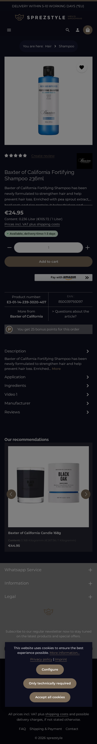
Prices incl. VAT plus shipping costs (32, 224)
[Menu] (9, 29)
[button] (63, 279)
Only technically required (50, 683)
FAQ (22, 729)
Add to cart (48, 262)
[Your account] (77, 29)
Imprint (61, 659)
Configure (50, 669)
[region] (48, 103)
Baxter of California (26, 316)
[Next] (85, 494)
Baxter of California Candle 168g (34, 533)
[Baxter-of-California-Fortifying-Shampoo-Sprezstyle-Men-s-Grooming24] (48, 101)
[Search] (67, 29)
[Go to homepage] (48, 17)
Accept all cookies (50, 697)
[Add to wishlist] (81, 67)
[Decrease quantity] (9, 247)
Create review (43, 156)
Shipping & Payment (46, 729)
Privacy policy (41, 659)
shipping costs (56, 714)
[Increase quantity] (87, 247)
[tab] (47, 360)
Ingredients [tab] (15, 385)
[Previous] (11, 494)
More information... (65, 653)
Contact (72, 729)
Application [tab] (15, 377)
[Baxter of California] (84, 161)
